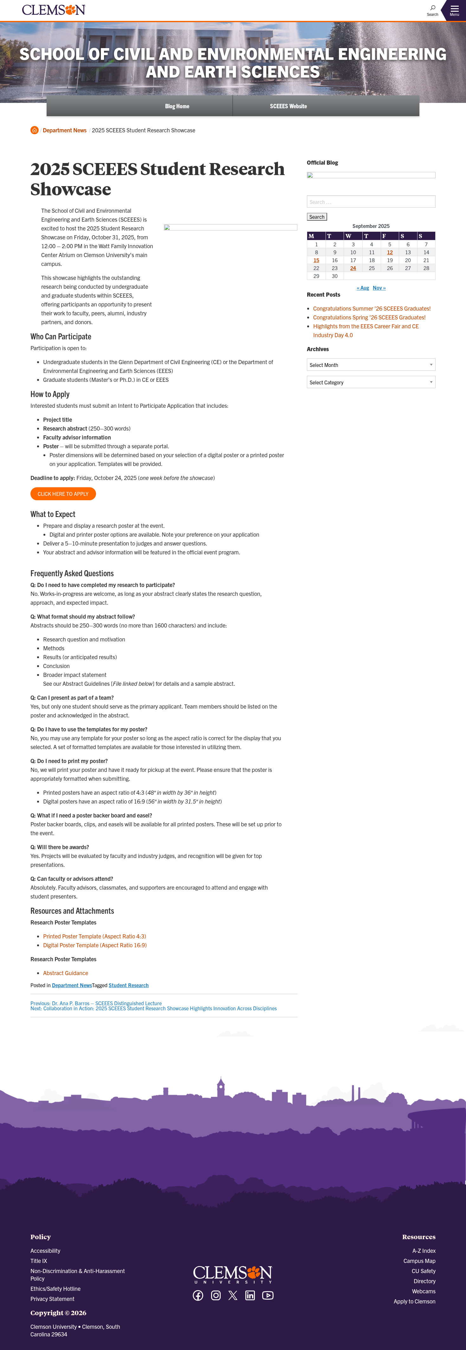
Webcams (424, 1291)
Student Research (129, 985)
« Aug (363, 287)
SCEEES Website (288, 106)
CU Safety (424, 1270)
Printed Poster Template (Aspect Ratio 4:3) (94, 936)
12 (390, 252)
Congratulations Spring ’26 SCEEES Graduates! (369, 317)
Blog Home (177, 106)
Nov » (379, 287)
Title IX (38, 1260)
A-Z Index (424, 1250)
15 (316, 260)
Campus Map (420, 1260)
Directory (425, 1280)
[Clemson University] (54, 16)
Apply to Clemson (415, 1301)
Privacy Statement (52, 1298)
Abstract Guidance (65, 972)
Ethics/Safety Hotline (55, 1288)
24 (353, 268)
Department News (65, 130)
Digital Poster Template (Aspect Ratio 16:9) (95, 945)
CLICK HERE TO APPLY (63, 493)
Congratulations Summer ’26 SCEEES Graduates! (372, 308)
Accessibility (45, 1250)
